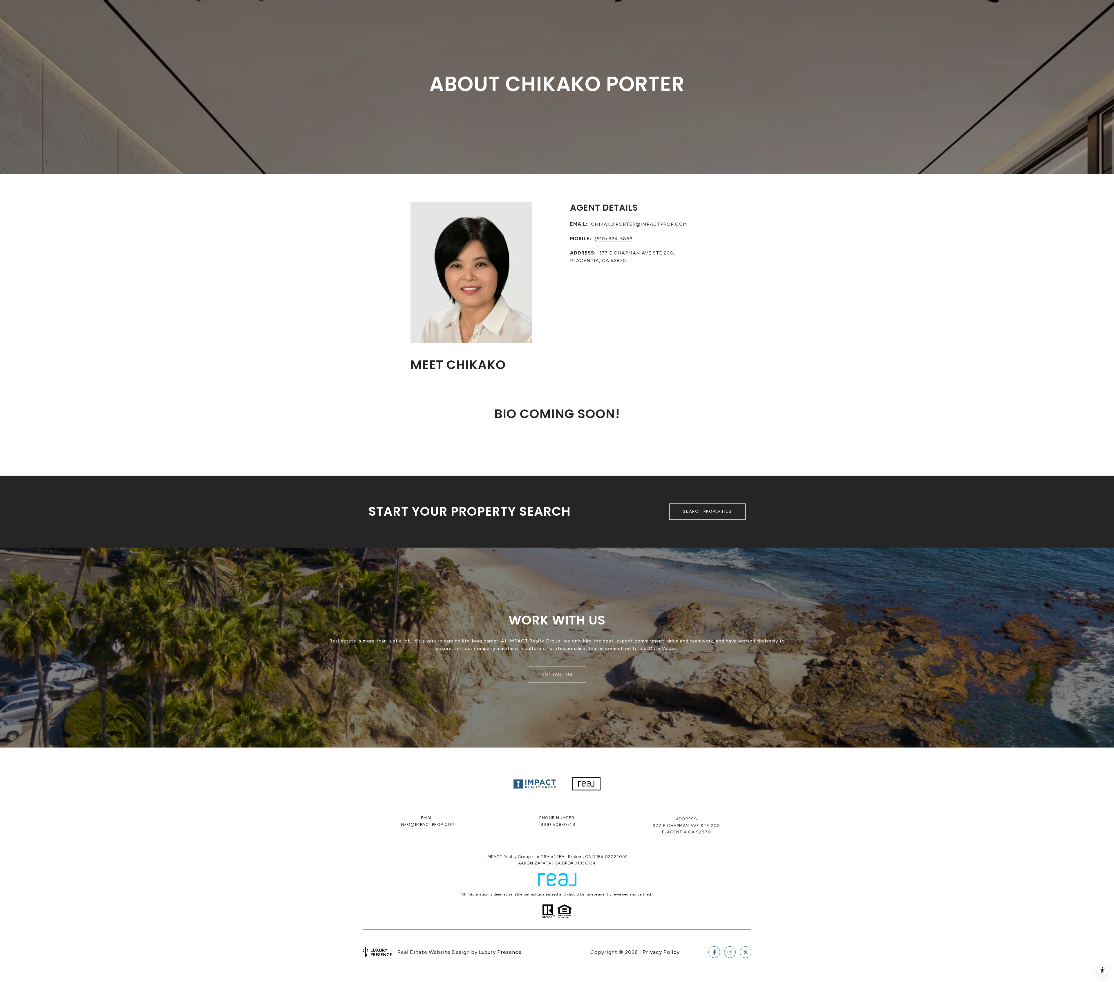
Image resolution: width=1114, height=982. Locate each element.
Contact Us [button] (557, 674)
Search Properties (707, 511)
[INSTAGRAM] (730, 952)
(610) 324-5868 (614, 238)
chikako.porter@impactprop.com (639, 224)
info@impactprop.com (427, 824)
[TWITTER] (745, 952)
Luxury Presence (500, 952)
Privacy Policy (661, 952)
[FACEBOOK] (714, 952)
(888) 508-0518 (556, 824)
